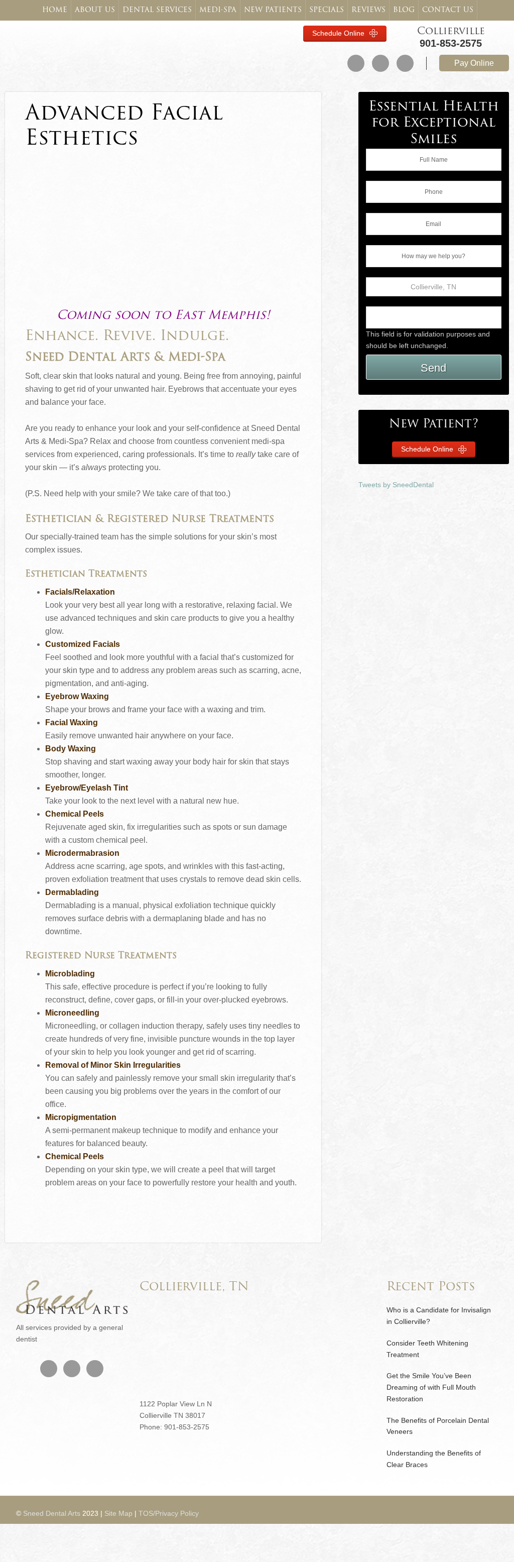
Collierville (451, 32)
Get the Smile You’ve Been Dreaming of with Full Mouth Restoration (431, 1387)
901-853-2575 (451, 43)
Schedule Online (339, 33)
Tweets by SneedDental (396, 485)
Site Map (118, 1513)
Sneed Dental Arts (64, 48)
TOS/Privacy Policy (169, 1513)
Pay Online (474, 63)
